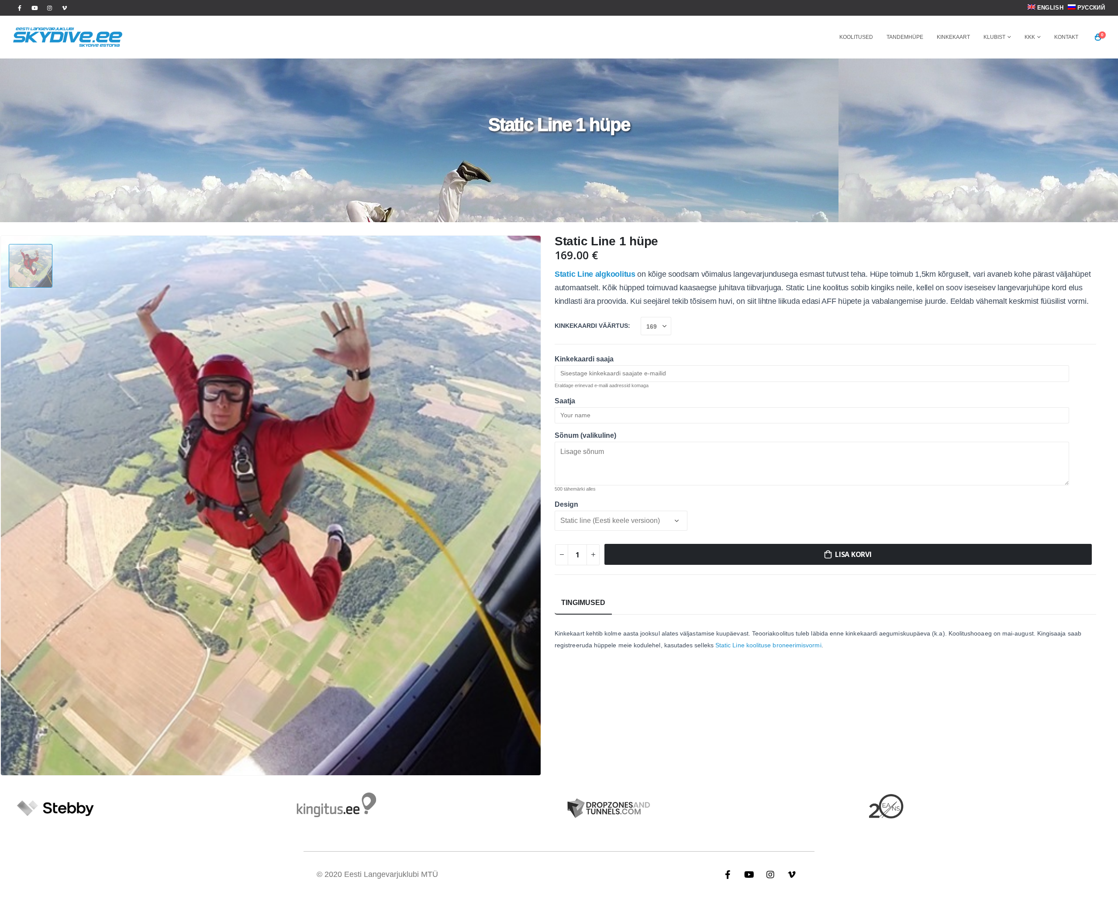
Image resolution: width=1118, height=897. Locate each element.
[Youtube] (34, 8)
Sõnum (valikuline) (585, 435)
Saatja (565, 401)
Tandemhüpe (905, 37)
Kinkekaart (953, 37)
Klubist (994, 37)
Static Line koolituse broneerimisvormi (768, 645)
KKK (1030, 37)
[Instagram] (49, 8)
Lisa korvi (853, 554)
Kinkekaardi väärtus (591, 326)
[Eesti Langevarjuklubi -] (67, 37)
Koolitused (856, 37)
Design (566, 504)
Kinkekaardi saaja (584, 359)
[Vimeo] (64, 8)
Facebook (727, 874)
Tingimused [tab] (583, 602)
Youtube (749, 874)
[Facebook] (20, 8)
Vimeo (792, 874)
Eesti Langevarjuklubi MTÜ (391, 874)
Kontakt (1066, 37)
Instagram (770, 874)
